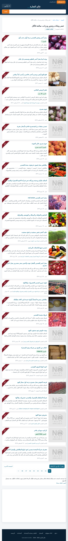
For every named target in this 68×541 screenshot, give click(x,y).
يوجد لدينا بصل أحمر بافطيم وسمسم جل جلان (32, 59)
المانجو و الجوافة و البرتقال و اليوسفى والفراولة (32, 215)
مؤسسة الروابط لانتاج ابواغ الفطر (32, 103)
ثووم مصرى (43, 109)
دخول (55, 533)
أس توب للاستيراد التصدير (34, 443)
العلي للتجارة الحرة (35, 423)
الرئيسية (13, 533)
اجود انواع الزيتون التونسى (39, 367)
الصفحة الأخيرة (8, 466)
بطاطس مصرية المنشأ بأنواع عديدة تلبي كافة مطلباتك (30, 299)
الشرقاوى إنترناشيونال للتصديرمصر (32, 341)
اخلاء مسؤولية (48, 533)
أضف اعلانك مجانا (61, 483)
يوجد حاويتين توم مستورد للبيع (38, 330)
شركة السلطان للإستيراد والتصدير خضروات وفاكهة (31, 398)
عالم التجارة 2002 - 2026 (39, 537)
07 (26, 471)
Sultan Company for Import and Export (29, 408)
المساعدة (19, 533)
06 (30, 471)
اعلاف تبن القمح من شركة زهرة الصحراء (34, 348)
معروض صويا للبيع (41, 415)
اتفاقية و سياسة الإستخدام (30, 533)
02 (45, 471)
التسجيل (41, 533)
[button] (64, 7)
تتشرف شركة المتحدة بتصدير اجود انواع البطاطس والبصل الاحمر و (26, 449)
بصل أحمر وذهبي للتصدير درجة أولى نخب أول (32, 38)
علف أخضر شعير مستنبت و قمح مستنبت (34, 232)
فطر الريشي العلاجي (40, 90)
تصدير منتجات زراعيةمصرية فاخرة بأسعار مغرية (32, 126)
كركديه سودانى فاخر (40, 430)
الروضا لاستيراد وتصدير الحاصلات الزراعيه (30, 256)
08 (22, 471)
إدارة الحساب (52, 2)
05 (34, 471)
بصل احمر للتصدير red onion (37, 198)
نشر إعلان (60, 2)
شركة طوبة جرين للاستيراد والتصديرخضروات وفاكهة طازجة (26, 291)
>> (18, 471)
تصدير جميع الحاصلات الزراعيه (37, 248)
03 (42, 471)
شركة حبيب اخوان (35, 241)
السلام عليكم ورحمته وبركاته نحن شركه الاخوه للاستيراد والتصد (27, 180)
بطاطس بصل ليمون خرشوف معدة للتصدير (33, 165)
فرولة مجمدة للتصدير (40, 315)
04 (38, 471)
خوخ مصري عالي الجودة (39, 144)
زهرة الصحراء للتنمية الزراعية (33, 360)
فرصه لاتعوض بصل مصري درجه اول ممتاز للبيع (32, 382)
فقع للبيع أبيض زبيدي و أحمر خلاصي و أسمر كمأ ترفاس (30, 74)
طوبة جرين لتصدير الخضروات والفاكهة (35, 283)
